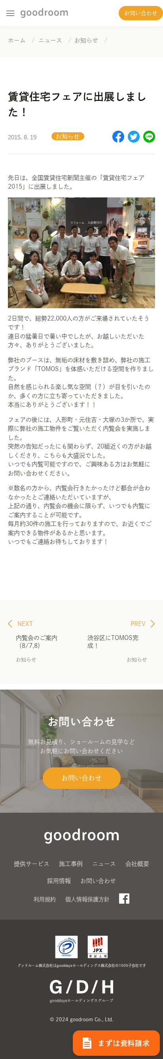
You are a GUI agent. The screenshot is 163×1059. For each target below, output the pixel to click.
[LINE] (149, 140)
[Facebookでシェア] (118, 140)
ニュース (104, 864)
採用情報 (59, 881)
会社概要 (137, 864)
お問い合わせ (140, 13)
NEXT (24, 624)
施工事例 (71, 864)
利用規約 (45, 899)
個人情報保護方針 (87, 899)
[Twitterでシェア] (134, 140)
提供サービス (31, 864)
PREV (139, 624)
